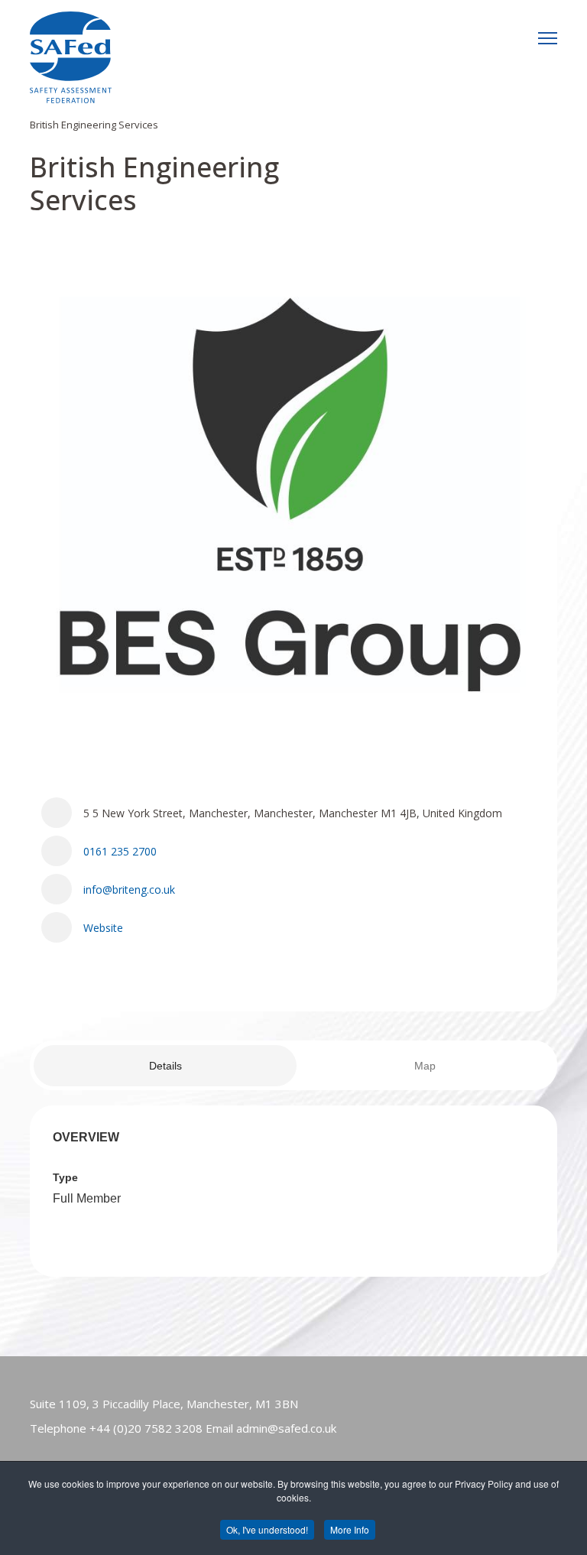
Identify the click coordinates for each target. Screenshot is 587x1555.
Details (165, 1066)
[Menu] (547, 38)
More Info (349, 1529)
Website (103, 927)
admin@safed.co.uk (286, 1428)
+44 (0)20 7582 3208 (146, 1428)
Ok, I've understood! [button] (267, 1529)
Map (425, 1066)
